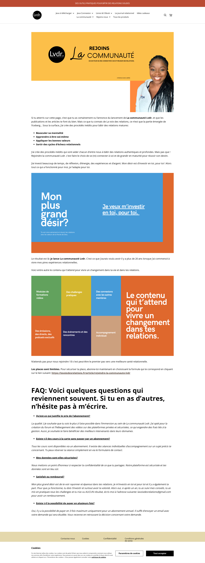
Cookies (85, 538)
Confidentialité (109, 538)
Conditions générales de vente (134, 539)
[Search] (165, 15)
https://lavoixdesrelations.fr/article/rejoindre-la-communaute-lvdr (91, 373)
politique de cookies (99, 557)
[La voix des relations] (37, 15)
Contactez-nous (68, 538)
